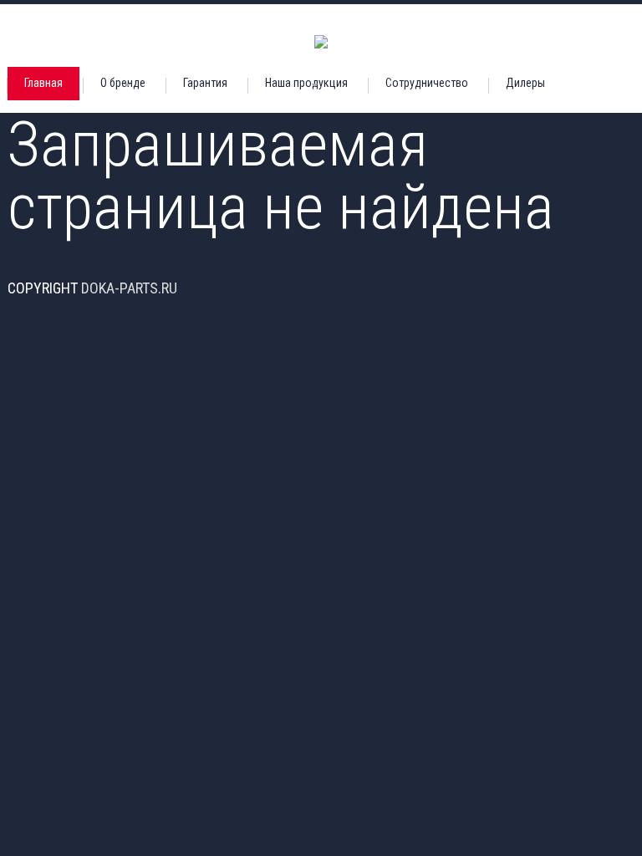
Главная (43, 82)
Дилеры (525, 82)
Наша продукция (306, 82)
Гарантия (205, 82)
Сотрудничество (426, 82)
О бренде (122, 82)
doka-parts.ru (129, 288)
